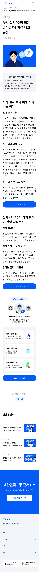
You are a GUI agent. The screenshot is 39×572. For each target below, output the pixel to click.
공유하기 (19, 399)
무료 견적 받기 (19, 204)
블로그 (5, 8)
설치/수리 (13, 8)
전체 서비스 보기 (20, 498)
